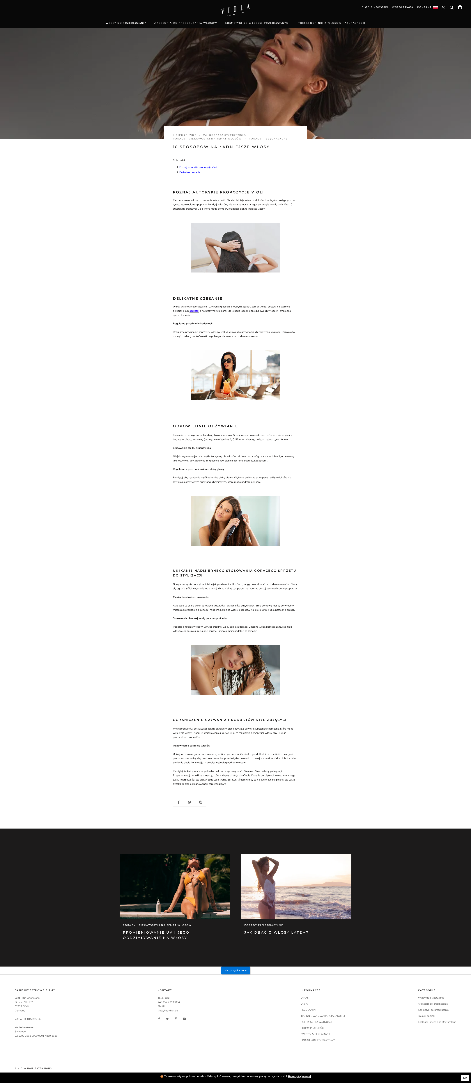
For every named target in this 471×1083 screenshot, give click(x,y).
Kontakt (424, 7)
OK (465, 1078)
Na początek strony (236, 970)
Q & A (304, 1004)
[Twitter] (167, 1018)
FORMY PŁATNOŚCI (312, 1028)
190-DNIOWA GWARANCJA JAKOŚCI (323, 1016)
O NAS (305, 997)
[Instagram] (176, 1018)
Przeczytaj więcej (299, 1076)
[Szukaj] (452, 7)
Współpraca (402, 7)
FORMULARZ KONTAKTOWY (318, 1040)
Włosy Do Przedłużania (126, 23)
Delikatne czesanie (189, 172)
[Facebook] (159, 1018)
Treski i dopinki (426, 1016)
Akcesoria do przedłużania (433, 1004)
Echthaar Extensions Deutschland (437, 1022)
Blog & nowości (375, 7)
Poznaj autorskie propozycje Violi (198, 167)
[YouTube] (184, 1018)
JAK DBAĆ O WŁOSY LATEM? (276, 932)
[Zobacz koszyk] (460, 7)
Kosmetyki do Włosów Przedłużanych (258, 23)
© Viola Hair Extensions (33, 1068)
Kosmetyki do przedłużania (433, 1010)
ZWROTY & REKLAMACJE (316, 1034)
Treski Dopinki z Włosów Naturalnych (331, 23)
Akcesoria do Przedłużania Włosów (185, 23)
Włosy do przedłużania (431, 997)
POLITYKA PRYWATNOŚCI (316, 1022)
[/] (235, 5)
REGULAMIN (308, 1010)
